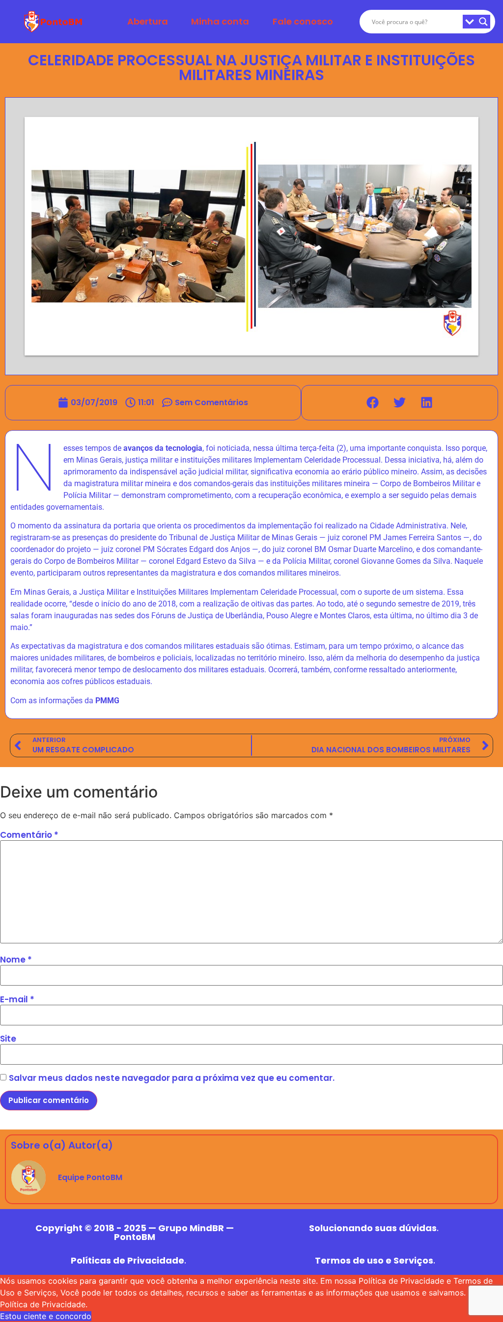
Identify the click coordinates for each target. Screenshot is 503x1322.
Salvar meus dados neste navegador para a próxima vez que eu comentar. (172, 1078)
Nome (16, 960)
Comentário (29, 835)
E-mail (17, 999)
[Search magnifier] (483, 21)
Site (8, 1039)
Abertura (147, 21)
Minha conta (220, 21)
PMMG (107, 700)
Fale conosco (303, 21)
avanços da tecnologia (162, 448)
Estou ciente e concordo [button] (45, 1316)
